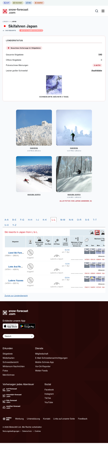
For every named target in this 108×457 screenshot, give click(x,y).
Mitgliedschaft (41, 353)
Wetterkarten (8, 357)
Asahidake (96, 70)
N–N (71, 219)
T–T (95, 219)
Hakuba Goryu (34, 195)
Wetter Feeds (41, 370)
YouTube (49, 402)
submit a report (56, 259)
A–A (6, 219)
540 (100, 54)
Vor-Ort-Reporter (42, 366)
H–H (30, 219)
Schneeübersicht (10, 362)
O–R (79, 219)
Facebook (49, 389)
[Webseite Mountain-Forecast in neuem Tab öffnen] (18, 2)
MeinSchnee (8, 374)
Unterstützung (33, 418)
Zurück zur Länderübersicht (16, 295)
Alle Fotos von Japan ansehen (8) (76, 201)
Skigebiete (8, 353)
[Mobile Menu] (103, 11)
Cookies (38, 431)
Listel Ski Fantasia (17, 252)
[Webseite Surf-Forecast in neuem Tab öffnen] (7, 2)
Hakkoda (34, 148)
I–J (37, 219)
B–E (14, 219)
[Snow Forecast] (15, 11)
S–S (87, 219)
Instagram (49, 393)
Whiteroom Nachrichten (14, 366)
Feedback (82, 418)
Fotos (5, 370)
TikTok (48, 398)
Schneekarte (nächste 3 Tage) (53, 97)
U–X (7, 224)
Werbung (19, 418)
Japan (14, 21)
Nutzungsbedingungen (11, 431)
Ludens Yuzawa (15, 280)
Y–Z (14, 224)
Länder (5, 21)
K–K (45, 219)
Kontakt (46, 418)
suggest (30, 257)
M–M (62, 219)
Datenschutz (27, 431)
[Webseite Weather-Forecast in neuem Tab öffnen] (38, 2)
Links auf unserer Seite (64, 418)
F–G (22, 219)
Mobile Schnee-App (44, 362)
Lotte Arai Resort (16, 266)
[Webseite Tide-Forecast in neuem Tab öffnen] (28, 2)
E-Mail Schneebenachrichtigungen (51, 357)
